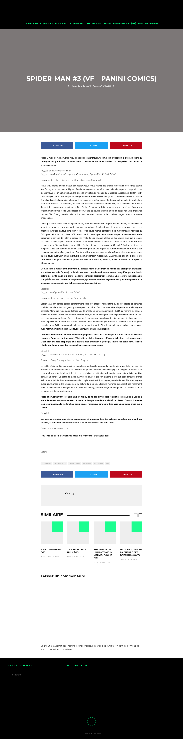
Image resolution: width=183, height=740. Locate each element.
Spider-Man (99, 463)
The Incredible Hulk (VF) (76, 551)
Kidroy (72, 86)
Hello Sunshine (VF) (51, 551)
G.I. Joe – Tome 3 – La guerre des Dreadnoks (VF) (131, 552)
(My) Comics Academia (144, 23)
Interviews (76, 23)
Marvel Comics (60, 463)
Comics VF (46, 23)
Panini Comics (74, 463)
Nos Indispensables (116, 23)
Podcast (60, 23)
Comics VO (31, 23)
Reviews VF (97, 86)
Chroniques (93, 23)
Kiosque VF (47, 463)
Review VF (87, 463)
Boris (43, 556)
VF (108, 463)
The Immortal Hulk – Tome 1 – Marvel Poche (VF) (103, 553)
